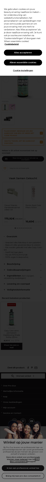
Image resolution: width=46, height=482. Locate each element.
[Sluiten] (43, 3)
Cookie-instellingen (23, 70)
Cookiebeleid (12, 44)
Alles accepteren (23, 52)
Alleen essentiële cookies (23, 62)
